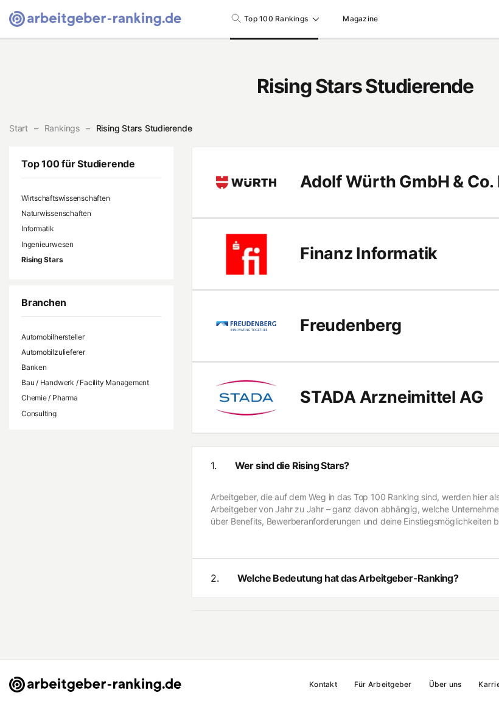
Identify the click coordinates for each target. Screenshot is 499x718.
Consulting (39, 413)
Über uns (445, 684)
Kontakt (323, 684)
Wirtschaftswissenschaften (65, 198)
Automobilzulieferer (53, 352)
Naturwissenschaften (56, 213)
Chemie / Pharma (49, 397)
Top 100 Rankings (276, 18)
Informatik (37, 228)
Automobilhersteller (53, 336)
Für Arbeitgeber (383, 684)
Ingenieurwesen (47, 244)
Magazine (360, 18)
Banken (34, 367)
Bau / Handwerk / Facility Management (85, 382)
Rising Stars (42, 259)
